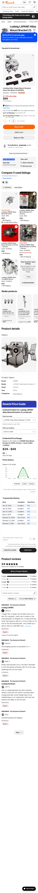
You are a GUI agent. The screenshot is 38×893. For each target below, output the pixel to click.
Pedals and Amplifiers (27, 11)
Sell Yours (27, 550)
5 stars (3, 576)
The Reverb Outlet (8, 11)
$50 (28, 512)
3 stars (3, 582)
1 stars (3, 587)
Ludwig (15, 381)
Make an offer (19, 138)
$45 (28, 506)
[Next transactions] (33, 538)
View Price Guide (10, 550)
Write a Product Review (19, 571)
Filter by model (7, 416)
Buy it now (19, 127)
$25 (28, 517)
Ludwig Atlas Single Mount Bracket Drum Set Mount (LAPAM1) (17, 89)
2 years (31, 483)
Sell (24, 2)
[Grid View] (3, 182)
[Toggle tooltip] (20, 48)
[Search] (34, 7)
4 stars (3, 579)
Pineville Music (13, 145)
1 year (24, 483)
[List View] (6, 182)
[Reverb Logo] (9, 2)
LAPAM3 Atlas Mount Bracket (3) (8, 312)
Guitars (17, 11)
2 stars (3, 585)
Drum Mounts (17, 394)
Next (17, 732)
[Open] (33, 420)
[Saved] (29, 2)
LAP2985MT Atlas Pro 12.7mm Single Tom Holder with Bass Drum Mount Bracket (24, 312)
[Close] (35, 35)
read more (28, 626)
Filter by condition (8, 428)
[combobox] (17, 420)
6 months (17, 483)
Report (5, 632)
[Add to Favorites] (34, 30)
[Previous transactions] (30, 538)
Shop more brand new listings (18, 153)
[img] (22, 145)
